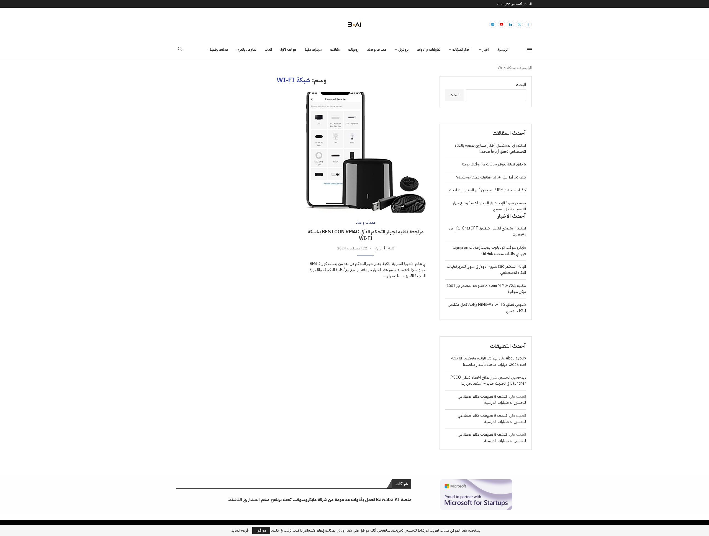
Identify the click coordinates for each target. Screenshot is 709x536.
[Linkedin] (510, 24)
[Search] (180, 50)
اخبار (485, 49)
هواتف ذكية (288, 49)
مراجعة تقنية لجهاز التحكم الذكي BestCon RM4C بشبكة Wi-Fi (365, 235)
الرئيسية (502, 49)
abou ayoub (516, 358)
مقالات (335, 49)
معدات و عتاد (376, 49)
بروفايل (403, 49)
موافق (261, 530)
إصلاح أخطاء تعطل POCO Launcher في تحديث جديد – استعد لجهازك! (488, 380)
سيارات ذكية (313, 49)
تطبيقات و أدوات (428, 49)
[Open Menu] (529, 49)
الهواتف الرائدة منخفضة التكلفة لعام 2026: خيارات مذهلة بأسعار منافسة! (488, 361)
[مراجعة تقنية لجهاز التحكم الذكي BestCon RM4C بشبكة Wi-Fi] (366, 152)
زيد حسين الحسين (512, 377)
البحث (521, 85)
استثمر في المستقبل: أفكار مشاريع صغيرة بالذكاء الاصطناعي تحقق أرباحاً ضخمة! (490, 148)
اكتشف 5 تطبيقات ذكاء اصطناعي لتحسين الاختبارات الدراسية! (492, 399)
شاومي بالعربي (246, 49)
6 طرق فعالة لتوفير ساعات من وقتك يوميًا (494, 164)
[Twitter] (519, 24)
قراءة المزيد (240, 530)
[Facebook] (528, 24)
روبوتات (353, 49)
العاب (268, 49)
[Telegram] (492, 24)
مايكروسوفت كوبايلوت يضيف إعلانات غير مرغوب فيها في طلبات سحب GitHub (489, 250)
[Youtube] (501, 24)
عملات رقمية (219, 49)
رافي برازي (381, 248)
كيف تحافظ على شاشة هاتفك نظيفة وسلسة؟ (491, 177)
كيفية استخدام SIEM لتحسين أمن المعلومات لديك (487, 190)
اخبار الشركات (461, 49)
